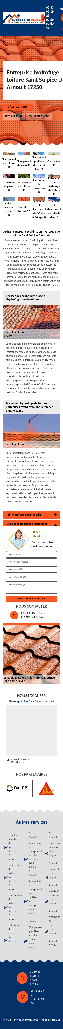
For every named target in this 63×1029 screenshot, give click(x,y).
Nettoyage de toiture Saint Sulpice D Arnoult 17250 (54, 931)
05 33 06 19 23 (50, 12)
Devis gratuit (13, 116)
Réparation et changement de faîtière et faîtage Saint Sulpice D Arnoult (33, 901)
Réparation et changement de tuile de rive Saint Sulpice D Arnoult (33, 859)
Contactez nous (39, 116)
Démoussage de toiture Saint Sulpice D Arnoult (13, 877)
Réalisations (18, 107)
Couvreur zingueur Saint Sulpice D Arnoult (54, 901)
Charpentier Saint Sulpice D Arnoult (54, 877)
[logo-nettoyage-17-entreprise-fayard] (18, 18)
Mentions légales (50, 1020)
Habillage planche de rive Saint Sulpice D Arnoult (13, 847)
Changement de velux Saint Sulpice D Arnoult (54, 853)
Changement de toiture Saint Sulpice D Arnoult (13, 907)
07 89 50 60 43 (50, 24)
